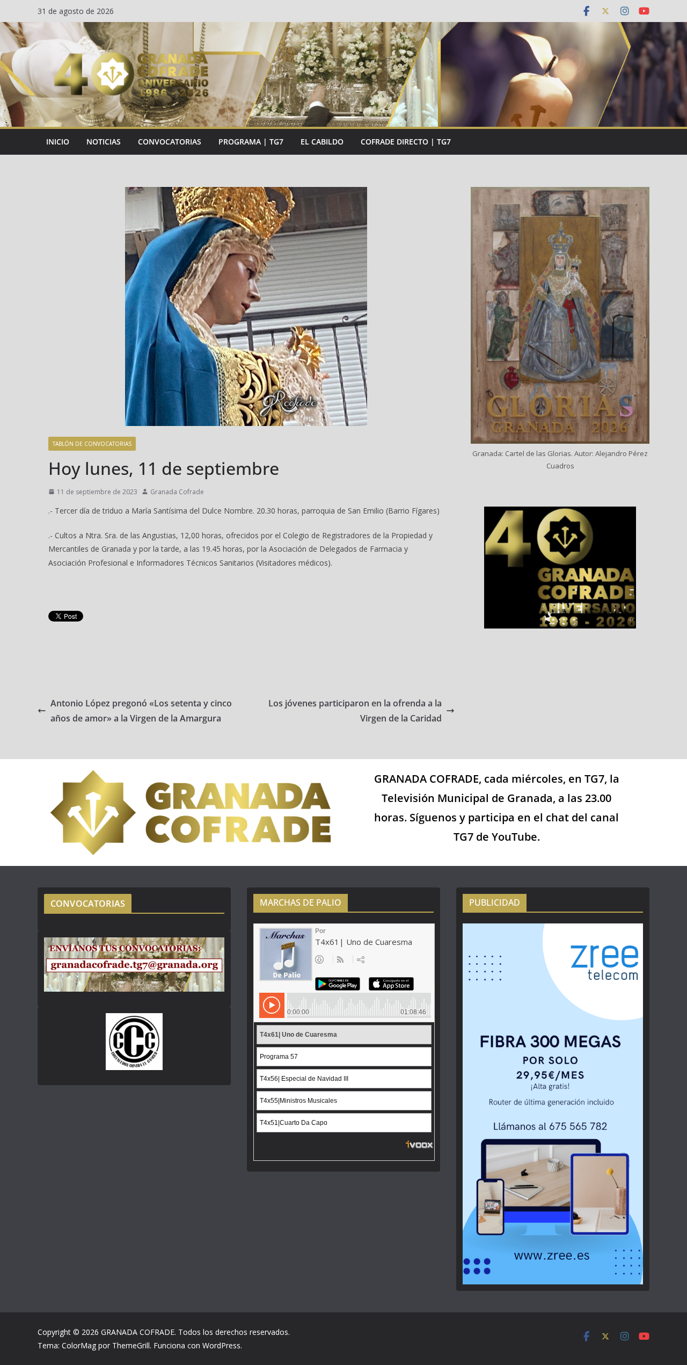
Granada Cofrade (177, 491)
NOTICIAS (103, 141)
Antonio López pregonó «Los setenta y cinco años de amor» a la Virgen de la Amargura (141, 711)
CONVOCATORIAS (169, 141)
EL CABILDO (322, 141)
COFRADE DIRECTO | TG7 (406, 141)
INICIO (57, 141)
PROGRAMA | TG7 (250, 141)
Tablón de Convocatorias (92, 443)
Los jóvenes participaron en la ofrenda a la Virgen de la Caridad (355, 711)
